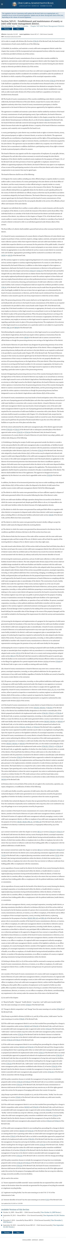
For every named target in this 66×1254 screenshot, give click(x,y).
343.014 (42, 708)
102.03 (19, 822)
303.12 (12, 656)
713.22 (3, 855)
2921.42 (38, 822)
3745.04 (49, 475)
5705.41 (4, 287)
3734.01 (28, 1005)
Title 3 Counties (22, 26)
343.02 (51, 515)
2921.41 (30, 822)
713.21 (57, 855)
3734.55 (17, 429)
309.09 (16, 328)
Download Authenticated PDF (12, 36)
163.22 (10, 255)
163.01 (3, 255)
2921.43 (43, 918)
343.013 (36, 708)
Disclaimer (27, 1239)
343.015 (49, 708)
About (41, 1239)
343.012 (47, 120)
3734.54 (20, 1034)
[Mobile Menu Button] (2, 4)
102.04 (24, 822)
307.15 (39, 832)
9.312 (47, 1200)
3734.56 (27, 432)
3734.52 (35, 41)
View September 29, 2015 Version (54, 1215)
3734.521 (9, 429)
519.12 (18, 653)
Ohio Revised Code (8, 26)
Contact (35, 1239)
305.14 (9, 328)
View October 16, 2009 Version (50, 1212)
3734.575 (40, 271)
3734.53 (40, 450)
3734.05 (58, 661)
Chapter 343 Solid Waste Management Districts (47, 26)
